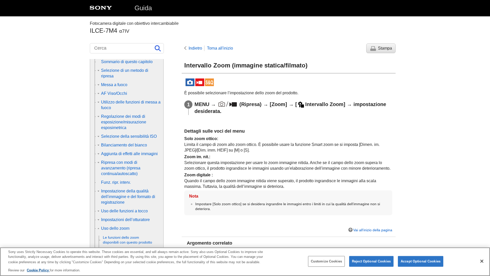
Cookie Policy (38, 270)
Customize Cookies (326, 261)
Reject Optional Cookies (371, 261)
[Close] (481, 261)
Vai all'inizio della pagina (372, 230)
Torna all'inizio (220, 48)
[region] (245, 261)
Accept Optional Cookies (420, 261)
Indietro (195, 48)
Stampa (385, 48)
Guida (143, 8)
